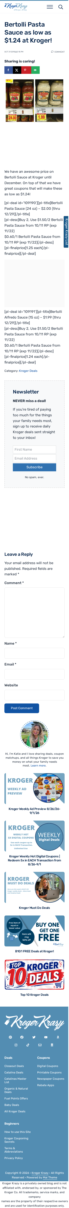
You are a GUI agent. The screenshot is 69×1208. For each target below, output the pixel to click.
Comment (59, 51)
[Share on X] (17, 70)
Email (10, 664)
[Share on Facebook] (8, 70)
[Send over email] (35, 70)
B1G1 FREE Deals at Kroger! (34, 951)
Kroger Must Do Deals (34, 908)
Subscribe (34, 467)
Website (11, 685)
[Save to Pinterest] (26, 70)
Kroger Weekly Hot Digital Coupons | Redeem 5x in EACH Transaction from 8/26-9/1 (34, 860)
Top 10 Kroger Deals (34, 995)
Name (10, 643)
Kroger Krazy (40, 1173)
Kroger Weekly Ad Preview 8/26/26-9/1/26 (34, 811)
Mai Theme (50, 1177)
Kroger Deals (28, 371)
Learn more (38, 765)
